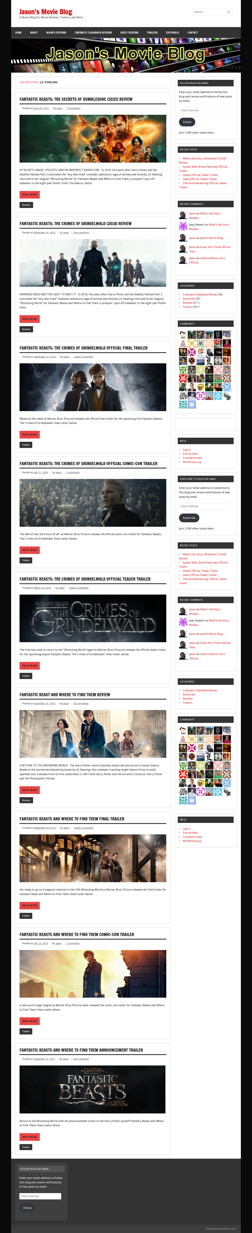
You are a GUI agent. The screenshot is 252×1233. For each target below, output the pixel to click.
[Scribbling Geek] (183, 334)
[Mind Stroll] (209, 378)
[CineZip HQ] (192, 343)
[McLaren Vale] (192, 387)
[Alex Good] (209, 334)
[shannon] (192, 360)
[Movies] (227, 378)
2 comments (73, 472)
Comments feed (192, 458)
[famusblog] (209, 395)
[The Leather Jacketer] (183, 395)
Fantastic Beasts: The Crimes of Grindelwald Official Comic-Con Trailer (88, 463)
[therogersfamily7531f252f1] (183, 378)
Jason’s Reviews (56, 32)
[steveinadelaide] (227, 369)
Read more (29, 194)
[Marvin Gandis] (183, 387)
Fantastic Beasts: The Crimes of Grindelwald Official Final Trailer (84, 348)
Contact (193, 32)
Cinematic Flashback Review (200, 294)
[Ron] (218, 360)
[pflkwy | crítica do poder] (209, 387)
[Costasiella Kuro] (200, 395)
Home (18, 32)
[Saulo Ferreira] (183, 352)
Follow (187, 122)
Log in (186, 449)
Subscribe (189, 518)
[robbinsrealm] (218, 395)
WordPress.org (192, 462)
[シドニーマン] (200, 360)
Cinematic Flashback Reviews (93, 32)
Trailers (152, 32)
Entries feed (190, 453)
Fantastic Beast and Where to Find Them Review (65, 695)
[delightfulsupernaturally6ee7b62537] (192, 404)
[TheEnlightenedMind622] (192, 352)
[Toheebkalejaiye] (218, 343)
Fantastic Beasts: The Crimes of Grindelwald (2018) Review (76, 223)
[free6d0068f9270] (200, 369)
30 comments (80, 703)
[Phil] (192, 395)
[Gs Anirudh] (200, 378)
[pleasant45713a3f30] (183, 369)
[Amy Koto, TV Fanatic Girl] (200, 334)
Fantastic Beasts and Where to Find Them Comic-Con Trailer (77, 934)
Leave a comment (83, 356)
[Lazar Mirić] (209, 360)
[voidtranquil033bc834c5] (183, 404)
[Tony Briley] (227, 343)
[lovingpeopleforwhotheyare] (218, 334)
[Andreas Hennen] (209, 369)
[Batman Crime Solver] (227, 395)
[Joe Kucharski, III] (192, 369)
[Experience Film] (227, 360)
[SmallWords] (183, 360)
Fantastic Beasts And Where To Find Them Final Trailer (72, 819)
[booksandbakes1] (192, 334)
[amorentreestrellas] (209, 352)
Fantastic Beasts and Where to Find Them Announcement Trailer (81, 1050)
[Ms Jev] (183, 343)
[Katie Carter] (218, 378)
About (34, 32)
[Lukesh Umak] (200, 387)
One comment (81, 232)
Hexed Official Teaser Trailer (200, 175)
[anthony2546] (227, 387)
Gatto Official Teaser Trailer (200, 179)
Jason (59, 108)
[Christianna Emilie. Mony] (192, 378)
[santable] (218, 352)
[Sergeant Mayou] (200, 343)
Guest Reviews (129, 32)
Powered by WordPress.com (221, 1228)
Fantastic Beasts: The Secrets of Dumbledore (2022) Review (76, 99)
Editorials (172, 32)
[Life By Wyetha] (200, 352)
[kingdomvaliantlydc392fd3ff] (218, 369)
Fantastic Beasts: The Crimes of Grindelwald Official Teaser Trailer (85, 579)
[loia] (218, 387)
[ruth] (227, 334)
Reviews (26, 205)
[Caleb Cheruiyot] (209, 343)
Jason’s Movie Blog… (213, 238)
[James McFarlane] (227, 352)
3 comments (73, 108)
